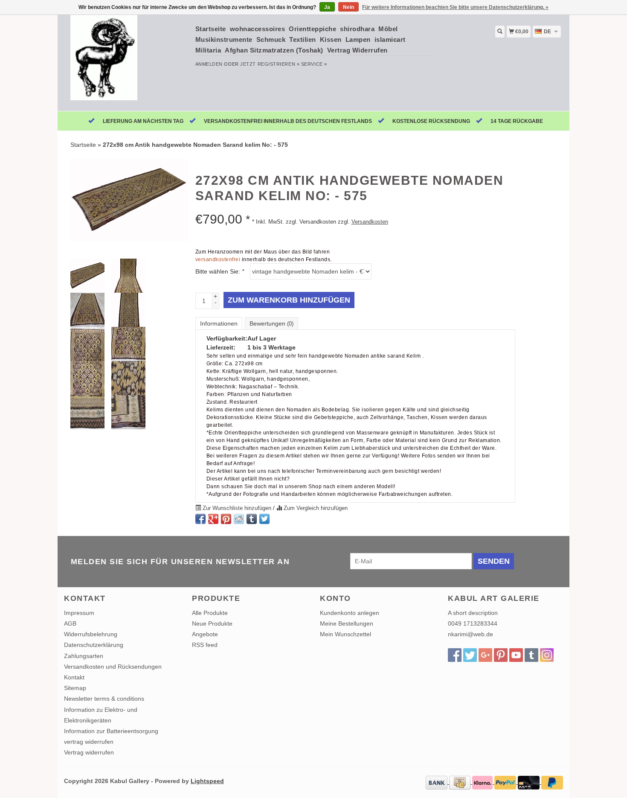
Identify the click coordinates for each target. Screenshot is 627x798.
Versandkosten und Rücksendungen (113, 666)
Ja (327, 7)
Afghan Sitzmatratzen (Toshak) (274, 50)
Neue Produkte (212, 623)
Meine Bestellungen (346, 623)
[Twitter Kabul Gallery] (470, 655)
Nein (348, 7)
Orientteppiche (312, 28)
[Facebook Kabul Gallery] (455, 655)
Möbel (388, 28)
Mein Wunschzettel (345, 634)
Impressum (79, 612)
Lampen (358, 39)
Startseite (210, 28)
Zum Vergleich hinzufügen (315, 508)
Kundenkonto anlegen (349, 612)
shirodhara (357, 28)
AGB (70, 623)
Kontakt (74, 677)
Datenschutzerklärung (93, 644)
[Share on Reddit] (239, 519)
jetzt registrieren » (269, 64)
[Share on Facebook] (200, 519)
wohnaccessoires (257, 28)
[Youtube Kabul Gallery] (516, 655)
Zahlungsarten (83, 655)
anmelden (209, 64)
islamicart (390, 39)
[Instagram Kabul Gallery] (547, 655)
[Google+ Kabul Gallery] (485, 655)
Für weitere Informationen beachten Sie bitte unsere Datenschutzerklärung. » (455, 7)
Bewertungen (271, 323)
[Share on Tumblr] (252, 519)
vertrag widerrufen (88, 741)
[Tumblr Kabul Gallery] (531, 655)
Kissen (331, 39)
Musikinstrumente (224, 39)
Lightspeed (207, 781)
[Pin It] (226, 519)
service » (314, 64)
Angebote (205, 634)
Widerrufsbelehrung (90, 634)
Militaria (208, 50)
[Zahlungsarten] (437, 781)
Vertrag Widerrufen (357, 50)
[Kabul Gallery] (126, 62)
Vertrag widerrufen (89, 752)
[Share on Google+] (213, 519)
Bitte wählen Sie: (219, 271)
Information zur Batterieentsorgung (111, 731)
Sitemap (75, 687)
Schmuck (271, 39)
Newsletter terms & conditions (104, 698)
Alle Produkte (210, 612)
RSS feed (205, 644)
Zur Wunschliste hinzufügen (237, 508)
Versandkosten (369, 222)
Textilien (302, 39)
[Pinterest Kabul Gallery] (501, 655)
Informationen (219, 323)
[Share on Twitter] (264, 519)
